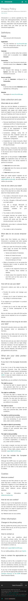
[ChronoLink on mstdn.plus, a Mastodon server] (2, 598)
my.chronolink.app (22, 43)
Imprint (24, 551)
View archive (4, 13)
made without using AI (20, 595)
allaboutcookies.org (6, 495)
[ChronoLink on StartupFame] (10, 598)
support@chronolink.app (8, 179)
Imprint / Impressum (13, 592)
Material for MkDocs (11, 594)
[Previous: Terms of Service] (2, 585)
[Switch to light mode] (22, 1)
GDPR (2, 375)
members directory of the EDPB (10, 573)
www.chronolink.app (17, 94)
